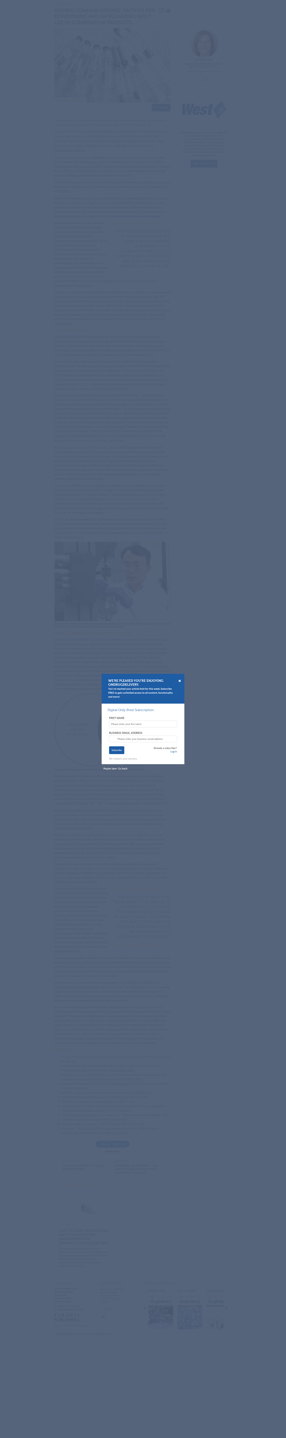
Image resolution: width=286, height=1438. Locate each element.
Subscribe (117, 750)
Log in (173, 751)
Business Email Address (125, 733)
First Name (116, 718)
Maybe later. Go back (115, 768)
